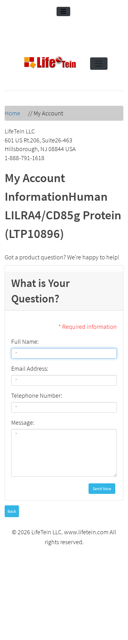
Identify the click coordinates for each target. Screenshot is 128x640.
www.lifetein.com (86, 532)
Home (12, 113)
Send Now (102, 488)
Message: (22, 422)
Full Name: (25, 341)
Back (11, 511)
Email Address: (29, 368)
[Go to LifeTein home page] (50, 63)
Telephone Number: (36, 395)
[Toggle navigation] (63, 11)
